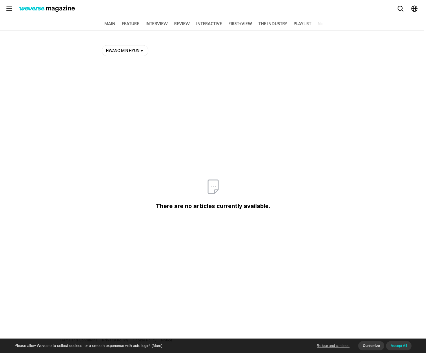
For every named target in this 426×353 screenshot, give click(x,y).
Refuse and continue (333, 346)
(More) (157, 345)
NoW (322, 24)
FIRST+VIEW (240, 24)
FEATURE (130, 24)
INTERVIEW (156, 24)
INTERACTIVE (209, 24)
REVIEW (182, 24)
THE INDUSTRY (272, 24)
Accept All (399, 346)
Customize (371, 346)
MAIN (109, 24)
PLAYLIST (302, 24)
